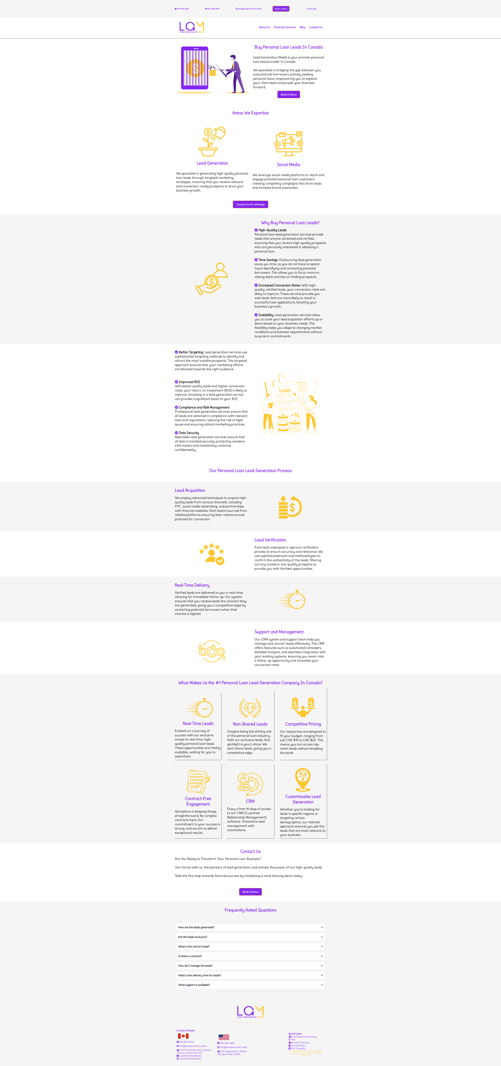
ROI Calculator (298, 1048)
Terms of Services (300, 1042)
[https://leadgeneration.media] (192, 26)
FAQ (293, 1039)
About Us (264, 27)
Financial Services (285, 27)
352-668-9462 (214, 9)
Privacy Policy (298, 1045)
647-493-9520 (186, 1042)
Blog (302, 27)
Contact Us (315, 27)
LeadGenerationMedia (190, 1055)
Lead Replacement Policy (304, 1036)
